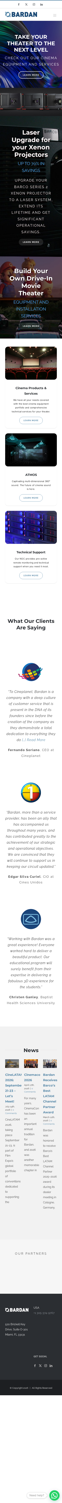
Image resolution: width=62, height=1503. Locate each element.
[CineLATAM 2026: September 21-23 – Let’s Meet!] (12, 1063)
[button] (54, 1495)
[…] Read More (33, 740)
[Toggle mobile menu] (55, 15)
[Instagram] (45, 1365)
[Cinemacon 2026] (31, 1063)
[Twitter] (40, 1365)
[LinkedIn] (51, 1365)
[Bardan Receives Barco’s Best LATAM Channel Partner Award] (50, 1063)
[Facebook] (35, 1365)
